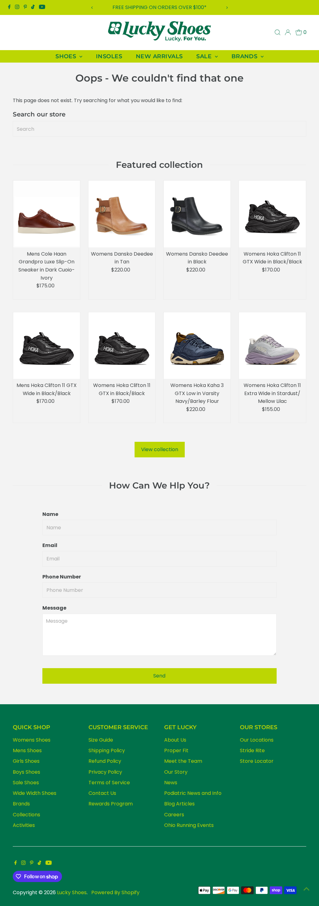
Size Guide (100, 739)
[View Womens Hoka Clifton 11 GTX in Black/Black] (121, 345)
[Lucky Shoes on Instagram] (17, 7)
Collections (26, 814)
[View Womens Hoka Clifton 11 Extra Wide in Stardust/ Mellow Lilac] (272, 345)
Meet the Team (183, 761)
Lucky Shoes (72, 892)
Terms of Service (109, 782)
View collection (159, 449)
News (170, 782)
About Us (175, 739)
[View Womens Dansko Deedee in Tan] (121, 214)
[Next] (227, 8)
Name (50, 514)
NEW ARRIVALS (159, 56)
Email (49, 545)
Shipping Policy (106, 750)
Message (54, 607)
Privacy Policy (105, 772)
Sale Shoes (26, 782)
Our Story (176, 772)
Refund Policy (104, 761)
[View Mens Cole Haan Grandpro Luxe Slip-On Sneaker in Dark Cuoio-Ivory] (46, 214)
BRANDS (245, 56)
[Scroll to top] (306, 889)
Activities (24, 825)
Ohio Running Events (189, 825)
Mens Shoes (27, 750)
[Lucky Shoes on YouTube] (42, 7)
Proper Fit (176, 750)
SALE (204, 56)
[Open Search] (277, 32)
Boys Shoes (26, 772)
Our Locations (257, 739)
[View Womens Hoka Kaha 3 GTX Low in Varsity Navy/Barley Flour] (197, 345)
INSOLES (109, 56)
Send (159, 675)
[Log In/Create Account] (288, 32)
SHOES (66, 56)
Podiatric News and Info (192, 793)
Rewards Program (110, 803)
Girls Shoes (26, 761)
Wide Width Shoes (34, 793)
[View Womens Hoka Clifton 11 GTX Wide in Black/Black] (272, 214)
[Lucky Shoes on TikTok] (33, 7)
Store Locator (257, 761)
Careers (174, 814)
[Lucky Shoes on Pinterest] (25, 7)
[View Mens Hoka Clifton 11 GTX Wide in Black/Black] (46, 345)
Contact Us (102, 793)
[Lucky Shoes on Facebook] (9, 7)
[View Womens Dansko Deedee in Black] (197, 214)
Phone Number (61, 576)
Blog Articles (179, 803)
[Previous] (92, 8)
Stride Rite (252, 750)
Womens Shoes (31, 739)
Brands (21, 803)
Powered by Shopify (115, 892)
